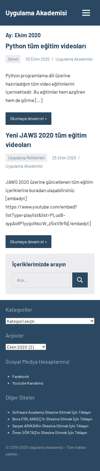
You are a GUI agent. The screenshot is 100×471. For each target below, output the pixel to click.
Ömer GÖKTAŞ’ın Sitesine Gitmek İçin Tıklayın (49, 432)
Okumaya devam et (27, 118)
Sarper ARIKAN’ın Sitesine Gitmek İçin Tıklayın (50, 425)
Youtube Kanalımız (27, 383)
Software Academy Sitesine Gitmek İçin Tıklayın (51, 412)
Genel (13, 58)
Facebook (20, 376)
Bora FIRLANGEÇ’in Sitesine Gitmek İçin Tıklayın (52, 419)
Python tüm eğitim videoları (46, 46)
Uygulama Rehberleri (26, 157)
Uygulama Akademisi (36, 13)
